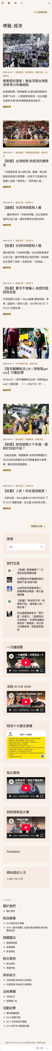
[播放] (10, 670)
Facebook (13, 851)
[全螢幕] (41, 670)
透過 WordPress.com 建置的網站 (20, 1042)
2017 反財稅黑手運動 (16, 1021)
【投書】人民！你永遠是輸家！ (25, 491)
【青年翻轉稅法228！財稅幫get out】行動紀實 (25, 371)
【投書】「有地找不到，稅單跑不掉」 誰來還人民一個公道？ (31, 604)
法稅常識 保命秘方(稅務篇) (19, 984)
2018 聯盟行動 (21, 363)
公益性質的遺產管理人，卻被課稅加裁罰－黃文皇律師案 (30, 591)
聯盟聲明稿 (11, 942)
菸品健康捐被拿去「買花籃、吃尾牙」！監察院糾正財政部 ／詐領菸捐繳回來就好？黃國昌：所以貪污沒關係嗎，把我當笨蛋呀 (30, 621)
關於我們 (10, 911)
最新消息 (39, 72)
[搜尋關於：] (49, 3)
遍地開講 (19, 152)
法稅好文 (29, 202)
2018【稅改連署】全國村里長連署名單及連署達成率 (26, 929)
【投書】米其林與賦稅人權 (22, 246)
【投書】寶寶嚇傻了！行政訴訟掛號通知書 (30, 571)
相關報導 (19, 72)
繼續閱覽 (7, 106)
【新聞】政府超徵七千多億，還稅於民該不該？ (25, 446)
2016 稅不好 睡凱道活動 (17, 1025)
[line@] (22, 2)
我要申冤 (10, 967)
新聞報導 (10, 947)
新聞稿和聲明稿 (32, 152)
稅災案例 (10, 963)
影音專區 (10, 951)
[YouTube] (15, 2)
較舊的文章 (37, 526)
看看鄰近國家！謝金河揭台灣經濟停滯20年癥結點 (25, 83)
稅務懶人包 (11, 1000)
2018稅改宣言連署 (15, 923)
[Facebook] (9, 2)
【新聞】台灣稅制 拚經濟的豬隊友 (26, 163)
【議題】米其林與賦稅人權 (22, 207)
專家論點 (29, 72)
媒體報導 (29, 439)
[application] (26, 662)
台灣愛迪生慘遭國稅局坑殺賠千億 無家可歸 (30, 580)
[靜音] (37, 670)
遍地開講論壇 (12, 1013)
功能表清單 (42, 12)
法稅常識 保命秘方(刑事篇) (19, 980)
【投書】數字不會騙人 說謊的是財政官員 (26, 290)
